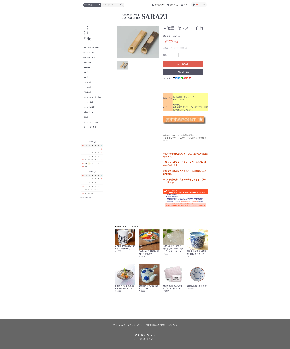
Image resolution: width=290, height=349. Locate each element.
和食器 (85, 72)
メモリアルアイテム (90, 122)
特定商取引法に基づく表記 (155, 325)
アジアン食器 (88, 102)
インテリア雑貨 (89, 107)
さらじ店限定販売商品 (91, 47)
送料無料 (86, 67)
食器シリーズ (88, 112)
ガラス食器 (87, 87)
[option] (138, 42)
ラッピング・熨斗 (89, 127)
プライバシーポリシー (136, 325)
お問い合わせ (173, 325)
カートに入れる (182, 64)
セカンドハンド (89, 52)
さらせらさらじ (145, 335)
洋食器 (85, 77)
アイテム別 (87, 82)
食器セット (87, 62)
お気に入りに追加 (183, 72)
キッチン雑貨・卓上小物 (92, 97)
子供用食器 (87, 92)
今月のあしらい (89, 57)
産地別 (85, 117)
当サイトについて (118, 325)
